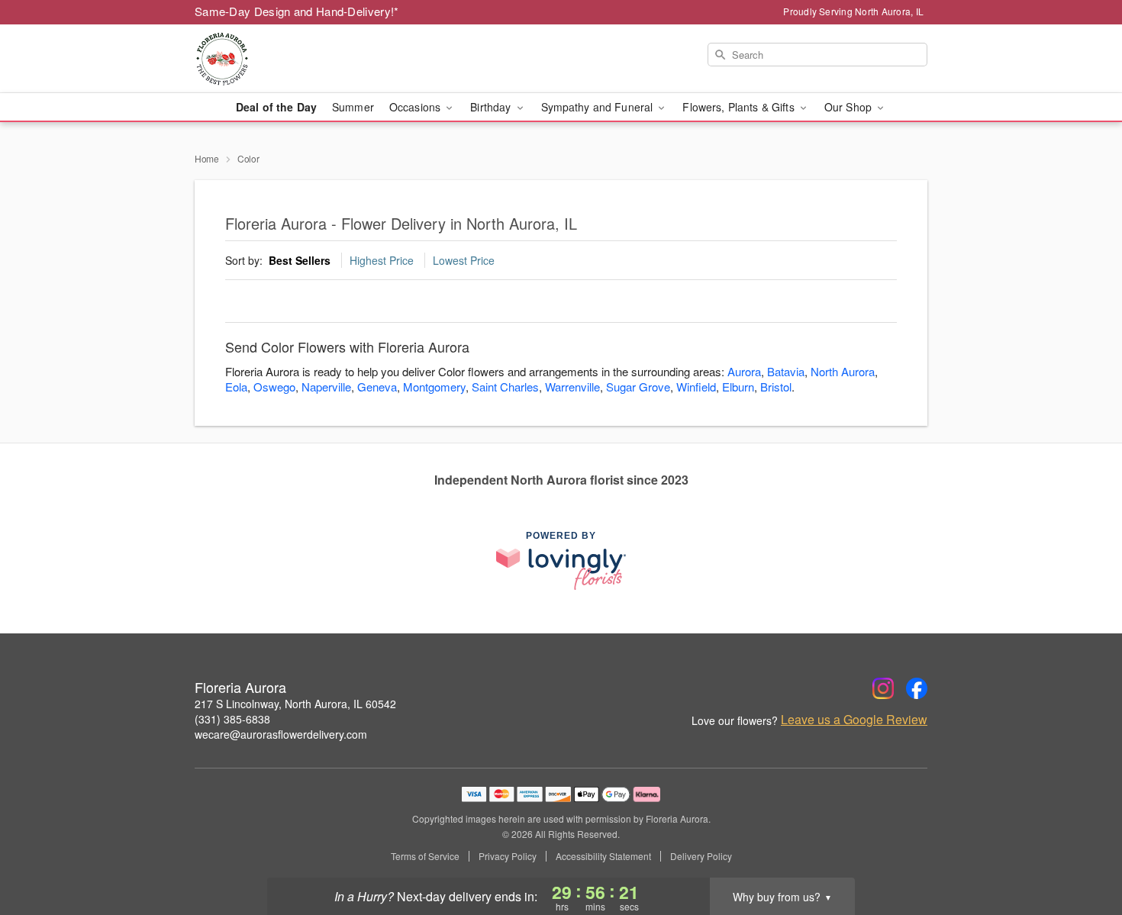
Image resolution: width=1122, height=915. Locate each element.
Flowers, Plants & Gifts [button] (739, 106)
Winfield (696, 387)
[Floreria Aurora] (304, 58)
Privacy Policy (508, 856)
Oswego (274, 387)
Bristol (776, 387)
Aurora (744, 371)
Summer (353, 106)
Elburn (738, 387)
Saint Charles (505, 387)
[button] (1082, 850)
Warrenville (572, 387)
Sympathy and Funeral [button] (598, 106)
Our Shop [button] (849, 106)
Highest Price (382, 260)
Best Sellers (299, 260)
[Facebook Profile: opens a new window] (916, 688)
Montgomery (434, 387)
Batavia (785, 371)
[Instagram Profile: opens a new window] (883, 688)
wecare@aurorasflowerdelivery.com (281, 734)
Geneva (377, 387)
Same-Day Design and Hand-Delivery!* (297, 11)
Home (207, 158)
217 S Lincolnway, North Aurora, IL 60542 (295, 703)
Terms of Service (425, 856)
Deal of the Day (276, 106)
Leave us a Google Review (854, 719)
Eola (236, 387)
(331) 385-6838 (232, 719)
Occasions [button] (416, 106)
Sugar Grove (638, 387)
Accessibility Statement (603, 856)
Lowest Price (464, 260)
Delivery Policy (701, 856)
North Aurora (843, 371)
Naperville (326, 387)
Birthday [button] (492, 106)
